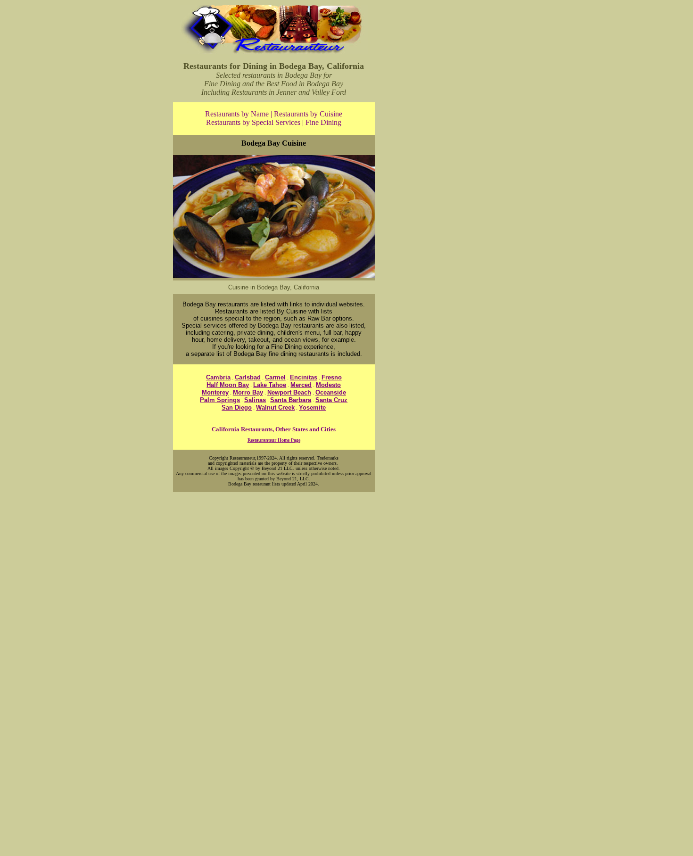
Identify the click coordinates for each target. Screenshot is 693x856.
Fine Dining (323, 122)
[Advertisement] (449, 145)
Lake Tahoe (269, 384)
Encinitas (303, 377)
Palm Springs (220, 399)
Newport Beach (289, 392)
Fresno (332, 377)
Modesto (328, 384)
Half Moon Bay (227, 384)
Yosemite (312, 407)
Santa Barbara (290, 399)
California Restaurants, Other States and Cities (274, 429)
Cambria (218, 377)
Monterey (215, 392)
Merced (301, 384)
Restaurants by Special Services (253, 122)
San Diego (237, 407)
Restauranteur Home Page (274, 440)
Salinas (255, 399)
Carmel (275, 377)
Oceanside (330, 392)
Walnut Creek (275, 407)
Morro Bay (248, 392)
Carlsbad (248, 377)
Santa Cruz (331, 399)
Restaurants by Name (237, 114)
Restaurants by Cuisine (308, 114)
